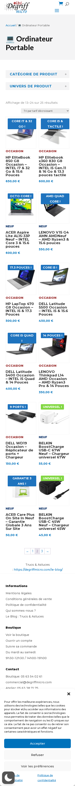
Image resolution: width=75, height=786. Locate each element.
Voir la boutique (17, 635)
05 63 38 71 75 (27, 688)
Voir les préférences (37, 766)
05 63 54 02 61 (31, 676)
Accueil (11, 25)
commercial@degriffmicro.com (29, 682)
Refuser (37, 755)
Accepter (37, 743)
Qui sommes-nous (19, 610)
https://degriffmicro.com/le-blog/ (38, 569)
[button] (69, 694)
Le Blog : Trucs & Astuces (25, 616)
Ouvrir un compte (19, 641)
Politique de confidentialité (26, 605)
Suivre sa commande (21, 646)
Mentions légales (19, 593)
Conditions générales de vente (29, 599)
